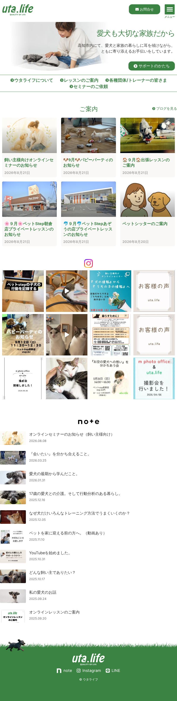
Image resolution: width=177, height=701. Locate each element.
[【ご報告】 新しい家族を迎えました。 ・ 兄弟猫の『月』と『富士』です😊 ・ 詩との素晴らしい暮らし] (67, 378)
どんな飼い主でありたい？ (52, 572)
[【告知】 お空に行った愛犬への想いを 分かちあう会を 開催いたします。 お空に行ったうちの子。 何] (110, 378)
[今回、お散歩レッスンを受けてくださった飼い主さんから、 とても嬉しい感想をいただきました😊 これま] (154, 335)
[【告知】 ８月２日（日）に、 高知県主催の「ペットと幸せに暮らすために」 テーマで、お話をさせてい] (110, 335)
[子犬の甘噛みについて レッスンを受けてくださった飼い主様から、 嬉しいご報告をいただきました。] (154, 291)
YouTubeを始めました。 (50, 553)
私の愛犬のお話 (42, 592)
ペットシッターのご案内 (145, 223)
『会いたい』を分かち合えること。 (60, 454)
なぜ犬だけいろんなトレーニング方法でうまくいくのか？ (79, 513)
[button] (170, 9)
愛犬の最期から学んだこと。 (54, 473)
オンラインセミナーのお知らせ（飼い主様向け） (72, 434)
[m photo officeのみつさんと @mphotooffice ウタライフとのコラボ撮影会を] (23, 378)
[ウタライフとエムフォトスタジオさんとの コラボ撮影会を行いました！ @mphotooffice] (154, 378)
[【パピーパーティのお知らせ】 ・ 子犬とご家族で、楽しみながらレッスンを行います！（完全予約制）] (23, 335)
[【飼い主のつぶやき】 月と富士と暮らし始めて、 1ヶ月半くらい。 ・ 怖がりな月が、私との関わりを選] (67, 335)
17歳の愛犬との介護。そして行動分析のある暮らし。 (75, 493)
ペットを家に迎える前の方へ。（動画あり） (68, 533)
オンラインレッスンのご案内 (54, 612)
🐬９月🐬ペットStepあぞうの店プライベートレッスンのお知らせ (87, 228)
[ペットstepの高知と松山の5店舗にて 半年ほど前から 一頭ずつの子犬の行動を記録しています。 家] (23, 291)
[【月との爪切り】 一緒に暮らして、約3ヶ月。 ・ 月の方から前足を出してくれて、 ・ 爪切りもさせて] (67, 291)
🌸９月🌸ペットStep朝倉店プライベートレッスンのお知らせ (29, 228)
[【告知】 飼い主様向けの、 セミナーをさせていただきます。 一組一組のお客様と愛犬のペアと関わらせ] (110, 291)
